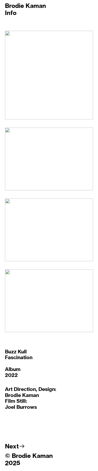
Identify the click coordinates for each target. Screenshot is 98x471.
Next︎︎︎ (15, 446)
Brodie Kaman (25, 5)
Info (10, 13)
